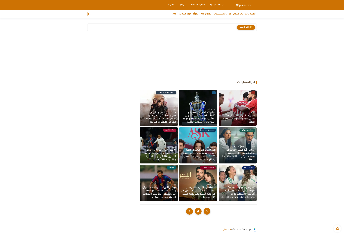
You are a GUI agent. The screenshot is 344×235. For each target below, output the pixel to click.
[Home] (198, 211)
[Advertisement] (172, 56)
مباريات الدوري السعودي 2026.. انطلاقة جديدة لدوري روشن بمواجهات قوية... (200, 27)
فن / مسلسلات (222, 14)
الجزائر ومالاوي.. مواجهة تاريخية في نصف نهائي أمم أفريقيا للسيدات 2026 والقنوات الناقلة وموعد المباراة (238, 192)
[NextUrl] (189, 211)
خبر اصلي (227, 230)
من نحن (182, 5)
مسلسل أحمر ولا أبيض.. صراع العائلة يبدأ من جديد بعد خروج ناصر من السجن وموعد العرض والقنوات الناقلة (159, 117)
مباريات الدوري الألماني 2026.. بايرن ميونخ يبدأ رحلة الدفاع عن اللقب (238, 119)
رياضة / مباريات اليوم (245, 14)
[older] (207, 211)
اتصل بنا (171, 5)
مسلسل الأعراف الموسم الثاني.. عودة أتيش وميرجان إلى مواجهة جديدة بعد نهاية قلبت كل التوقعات (198, 192)
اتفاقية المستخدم (198, 5)
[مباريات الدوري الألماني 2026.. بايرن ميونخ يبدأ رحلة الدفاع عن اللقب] (238, 108)
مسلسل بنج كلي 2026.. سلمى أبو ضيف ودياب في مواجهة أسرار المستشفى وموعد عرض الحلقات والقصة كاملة (238, 153)
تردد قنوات (185, 14)
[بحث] (89, 14)
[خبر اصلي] (243, 5)
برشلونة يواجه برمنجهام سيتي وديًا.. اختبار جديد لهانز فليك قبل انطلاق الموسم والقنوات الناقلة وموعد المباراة (159, 192)
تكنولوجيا (206, 14)
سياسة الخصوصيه (217, 5)
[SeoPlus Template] (255, 230)
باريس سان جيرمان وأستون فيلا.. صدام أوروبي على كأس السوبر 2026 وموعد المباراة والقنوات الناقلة (160, 155)
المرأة (196, 14)
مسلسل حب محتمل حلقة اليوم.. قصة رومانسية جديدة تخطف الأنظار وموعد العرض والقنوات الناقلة (199, 155)
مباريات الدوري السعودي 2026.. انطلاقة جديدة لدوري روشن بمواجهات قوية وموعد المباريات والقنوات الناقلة (199, 117)
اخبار (174, 14)
